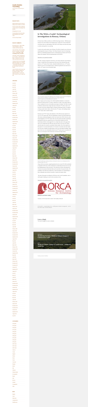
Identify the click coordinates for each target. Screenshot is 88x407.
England (13, 353)
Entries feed (14, 398)
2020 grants (14, 335)
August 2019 (14, 238)
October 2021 (14, 190)
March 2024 (14, 133)
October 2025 (14, 101)
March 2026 (14, 91)
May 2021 (14, 200)
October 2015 (14, 309)
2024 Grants (14, 343)
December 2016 (15, 283)
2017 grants (14, 329)
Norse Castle (42, 207)
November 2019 (15, 234)
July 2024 (14, 125)
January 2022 (14, 184)
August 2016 (14, 291)
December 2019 (15, 232)
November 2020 (15, 212)
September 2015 (15, 311)
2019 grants (14, 333)
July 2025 (14, 107)
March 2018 (14, 259)
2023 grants (14, 341)
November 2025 (15, 99)
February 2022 (14, 182)
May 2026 (14, 87)
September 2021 (15, 192)
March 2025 (14, 113)
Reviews (13, 380)
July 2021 (14, 196)
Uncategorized (14, 384)
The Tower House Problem (16, 37)
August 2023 (14, 147)
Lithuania (14, 370)
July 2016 (14, 293)
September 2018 (15, 253)
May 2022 (14, 176)
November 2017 (15, 265)
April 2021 (14, 202)
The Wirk (46, 207)
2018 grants (14, 331)
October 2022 (14, 166)
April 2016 (14, 299)
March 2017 (14, 279)
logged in (45, 221)
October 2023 (14, 143)
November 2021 (15, 188)
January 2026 (14, 95)
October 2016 (14, 287)
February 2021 (14, 206)
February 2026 (14, 93)
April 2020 (14, 226)
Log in (13, 396)
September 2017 (15, 269)
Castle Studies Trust (48, 206)
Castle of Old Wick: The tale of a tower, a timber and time (18, 74)
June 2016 (14, 295)
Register (13, 394)
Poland (13, 376)
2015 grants (14, 325)
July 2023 (14, 149)
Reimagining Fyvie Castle (16, 31)
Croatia (13, 351)
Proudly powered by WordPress (43, 255)
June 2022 (14, 174)
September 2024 (15, 121)
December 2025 (15, 97)
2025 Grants (14, 345)
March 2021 (14, 204)
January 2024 (14, 137)
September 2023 (15, 145)
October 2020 (14, 214)
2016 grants (14, 327)
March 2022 (14, 180)
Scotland (13, 382)
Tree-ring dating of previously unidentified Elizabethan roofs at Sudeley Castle (18, 34)
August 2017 (14, 271)
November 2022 (15, 164)
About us (13, 349)
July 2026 (14, 83)
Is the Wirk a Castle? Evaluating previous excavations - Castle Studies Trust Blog (18, 56)
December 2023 (15, 139)
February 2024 (14, 135)
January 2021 (14, 208)
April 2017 (14, 277)
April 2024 (14, 131)
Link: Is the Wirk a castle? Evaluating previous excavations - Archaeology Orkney (18, 51)
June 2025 (14, 109)
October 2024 (14, 119)
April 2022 (14, 178)
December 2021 (15, 186)
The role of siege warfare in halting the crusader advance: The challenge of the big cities (18, 28)
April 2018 (14, 257)
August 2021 (14, 194)
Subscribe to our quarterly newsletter (45, 57)
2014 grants (14, 323)
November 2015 (15, 307)
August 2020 (14, 218)
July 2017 (14, 273)
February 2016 (14, 301)
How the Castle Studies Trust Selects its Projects (18, 66)
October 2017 (14, 267)
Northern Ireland (15, 372)
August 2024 (14, 123)
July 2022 (14, 172)
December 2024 (15, 117)
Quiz (13, 378)
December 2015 (15, 305)
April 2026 (14, 89)
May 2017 (14, 275)
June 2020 (14, 222)
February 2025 (14, 115)
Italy (13, 368)
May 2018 (14, 255)
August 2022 (14, 170)
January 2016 (14, 303)
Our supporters (14, 374)
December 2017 (15, 263)
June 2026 (14, 85)
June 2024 (14, 127)
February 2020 (14, 228)
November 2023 (15, 141)
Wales (13, 386)
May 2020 (14, 224)
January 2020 (14, 230)
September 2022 (15, 168)
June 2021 (14, 198)
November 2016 (15, 285)
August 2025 (14, 105)
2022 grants (14, 339)
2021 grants (14, 337)
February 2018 (14, 261)
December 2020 (15, 210)
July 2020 (14, 220)
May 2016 (14, 297)
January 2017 (14, 281)
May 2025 (14, 111)
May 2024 (14, 129)
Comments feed (15, 400)
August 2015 (14, 313)
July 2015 (14, 315)
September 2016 (15, 289)
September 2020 (15, 216)
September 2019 (15, 236)
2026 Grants (14, 347)
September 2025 (15, 103)
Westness (50, 207)
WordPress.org (14, 402)
